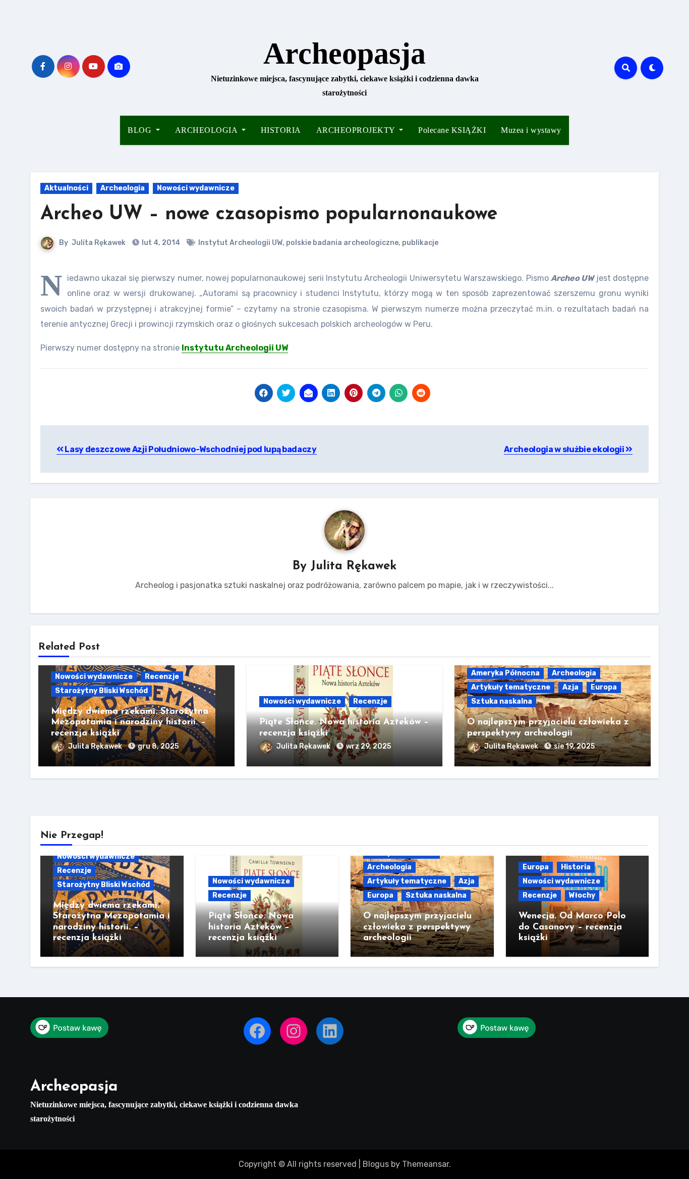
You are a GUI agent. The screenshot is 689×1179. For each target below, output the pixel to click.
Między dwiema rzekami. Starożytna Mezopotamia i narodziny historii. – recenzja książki (129, 722)
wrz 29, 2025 (368, 746)
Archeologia (122, 188)
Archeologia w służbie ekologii (564, 449)
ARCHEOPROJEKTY (356, 130)
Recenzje (162, 676)
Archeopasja (344, 53)
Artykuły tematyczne (510, 687)
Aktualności (66, 188)
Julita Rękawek (99, 242)
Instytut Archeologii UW (240, 242)
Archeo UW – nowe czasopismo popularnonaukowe (269, 214)
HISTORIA (281, 130)
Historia (576, 867)
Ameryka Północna (505, 673)
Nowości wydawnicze (196, 188)
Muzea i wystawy (531, 130)
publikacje (420, 242)
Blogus (376, 1164)
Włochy (582, 895)
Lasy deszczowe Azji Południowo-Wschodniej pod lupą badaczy (190, 449)
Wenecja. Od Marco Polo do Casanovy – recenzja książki (572, 927)
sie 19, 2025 (574, 746)
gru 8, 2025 (158, 746)
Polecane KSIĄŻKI (452, 130)
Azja (570, 687)
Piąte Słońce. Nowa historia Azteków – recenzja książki (251, 927)
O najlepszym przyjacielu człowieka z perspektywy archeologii (417, 927)
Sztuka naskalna (501, 701)
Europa (604, 687)
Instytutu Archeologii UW (235, 348)
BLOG (141, 130)
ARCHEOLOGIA (207, 130)
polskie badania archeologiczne (342, 242)
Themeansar (425, 1164)
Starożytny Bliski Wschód (101, 690)
